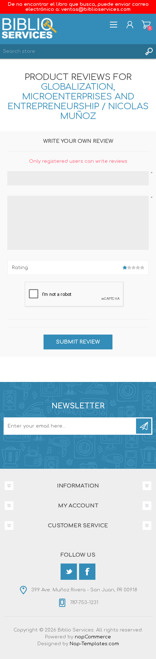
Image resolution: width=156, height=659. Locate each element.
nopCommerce (93, 636)
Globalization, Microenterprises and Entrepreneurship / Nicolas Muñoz (78, 101)
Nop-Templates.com (94, 643)
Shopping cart (146, 25)
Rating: (20, 267)
